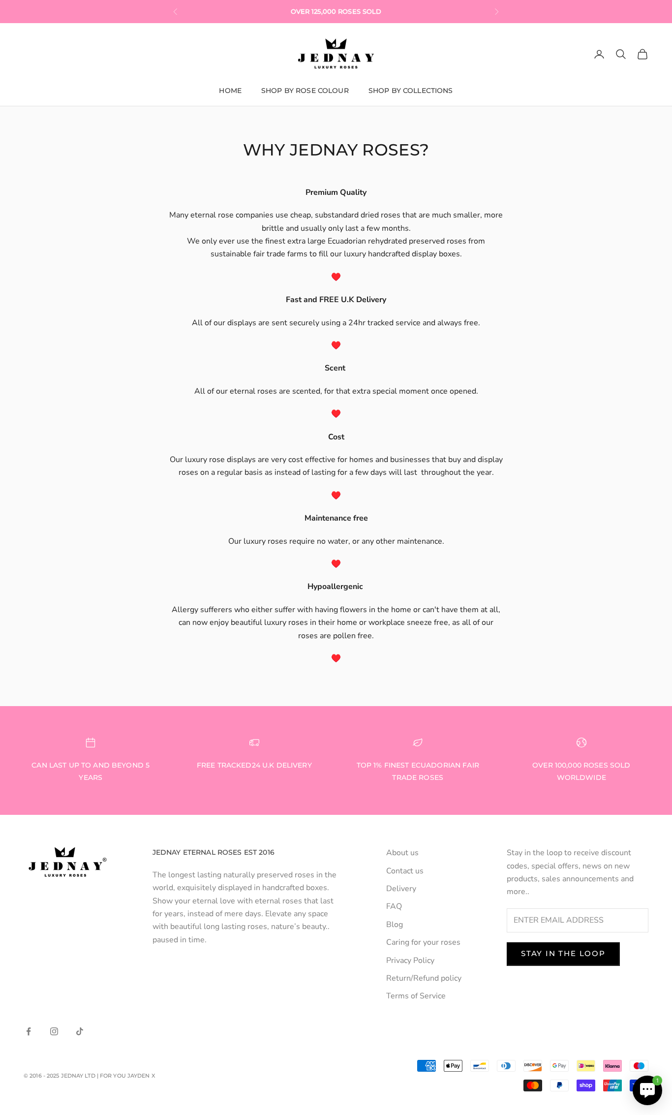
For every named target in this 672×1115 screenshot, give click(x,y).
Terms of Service (416, 996)
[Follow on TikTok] (80, 1031)
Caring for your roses (423, 942)
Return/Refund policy (423, 978)
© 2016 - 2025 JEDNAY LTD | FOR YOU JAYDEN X (89, 1075)
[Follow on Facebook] (28, 1031)
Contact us (405, 871)
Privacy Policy (410, 960)
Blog (394, 924)
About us (402, 852)
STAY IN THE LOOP (563, 953)
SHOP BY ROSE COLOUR (305, 90)
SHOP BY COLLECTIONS (410, 90)
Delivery (401, 888)
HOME (230, 90)
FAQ (394, 906)
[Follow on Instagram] (54, 1031)
